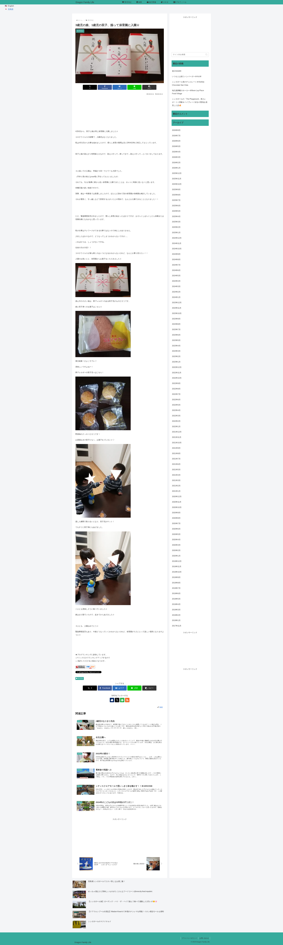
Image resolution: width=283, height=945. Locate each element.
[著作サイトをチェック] (112, 700)
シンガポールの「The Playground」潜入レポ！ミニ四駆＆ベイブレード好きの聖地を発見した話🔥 (189, 102)
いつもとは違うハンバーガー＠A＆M (186, 76)
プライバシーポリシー (189, 938)
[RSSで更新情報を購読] (127, 700)
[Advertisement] (119, 111)
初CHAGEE (176, 71)
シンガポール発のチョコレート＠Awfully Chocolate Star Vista (188, 83)
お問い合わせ (204, 938)
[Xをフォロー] (117, 700)
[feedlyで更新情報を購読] (122, 700)
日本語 (10, 9)
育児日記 (80, 678)
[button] (149, 87)
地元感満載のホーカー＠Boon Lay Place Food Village (188, 92)
